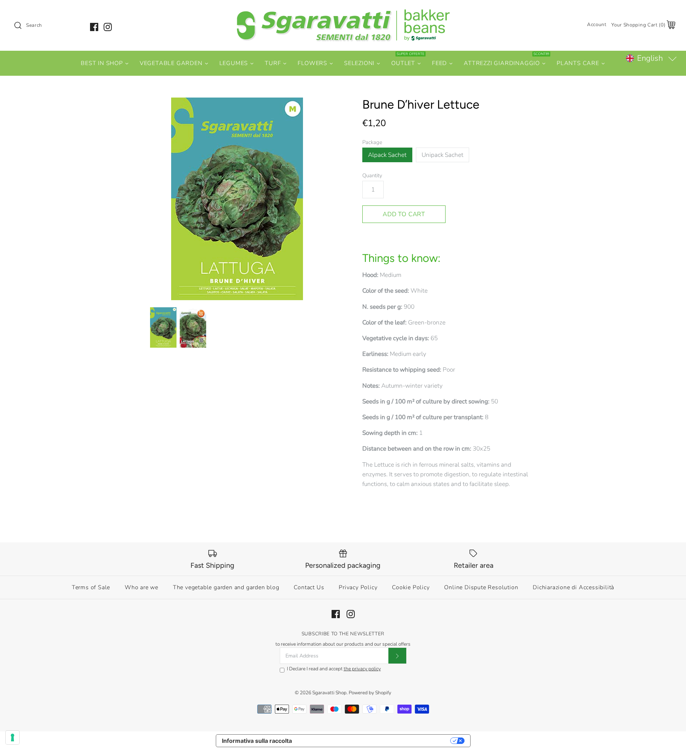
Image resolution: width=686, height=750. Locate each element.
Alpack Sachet (387, 155)
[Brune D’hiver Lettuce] (237, 199)
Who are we (141, 587)
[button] (651, 58)
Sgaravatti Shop (329, 692)
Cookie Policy (410, 587)
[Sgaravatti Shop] (343, 12)
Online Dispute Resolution (481, 587)
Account (597, 24)
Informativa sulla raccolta (257, 740)
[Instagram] (108, 27)
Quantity (372, 175)
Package (372, 142)
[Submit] (397, 656)
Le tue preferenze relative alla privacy (375, 740)
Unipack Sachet (442, 155)
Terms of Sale (91, 587)
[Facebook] (94, 27)
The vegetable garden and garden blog (226, 587)
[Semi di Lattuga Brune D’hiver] (193, 327)
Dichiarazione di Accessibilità (573, 587)
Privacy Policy (358, 587)
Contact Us (309, 587)
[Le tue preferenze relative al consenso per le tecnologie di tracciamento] (12, 737)
